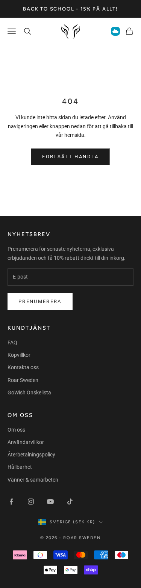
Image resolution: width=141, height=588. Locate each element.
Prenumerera (40, 301)
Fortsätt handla (70, 156)
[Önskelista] (115, 31)
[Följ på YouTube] (50, 501)
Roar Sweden (23, 380)
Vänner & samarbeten (33, 480)
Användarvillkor (26, 442)
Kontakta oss (23, 367)
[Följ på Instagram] (31, 501)
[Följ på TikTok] (70, 501)
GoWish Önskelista (29, 392)
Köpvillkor (19, 355)
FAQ (12, 342)
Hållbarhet (20, 467)
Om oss (16, 430)
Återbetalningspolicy (31, 455)
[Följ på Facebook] (11, 501)
